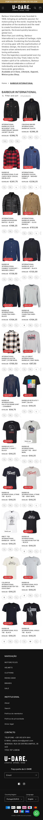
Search (7, 708)
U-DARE (18, 815)
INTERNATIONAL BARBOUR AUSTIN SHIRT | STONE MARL (9, 358)
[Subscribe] (35, 775)
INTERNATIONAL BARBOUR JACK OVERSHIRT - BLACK (29, 266)
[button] (2, 8)
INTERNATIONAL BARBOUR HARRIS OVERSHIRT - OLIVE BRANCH (29, 221)
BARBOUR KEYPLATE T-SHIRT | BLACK (30, 401)
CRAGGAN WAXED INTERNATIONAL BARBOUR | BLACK (28, 126)
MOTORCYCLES (11, 662)
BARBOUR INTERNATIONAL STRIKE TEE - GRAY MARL (30, 494)
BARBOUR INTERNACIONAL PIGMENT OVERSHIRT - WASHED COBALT (10, 267)
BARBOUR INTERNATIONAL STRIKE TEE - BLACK (10, 494)
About (7, 703)
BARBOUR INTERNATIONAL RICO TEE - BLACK (10, 630)
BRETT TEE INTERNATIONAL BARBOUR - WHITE (8, 538)
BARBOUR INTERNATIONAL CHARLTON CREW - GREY (29, 313)
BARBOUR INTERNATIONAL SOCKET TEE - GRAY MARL (29, 449)
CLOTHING (9, 673)
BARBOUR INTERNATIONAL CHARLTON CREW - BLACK (9, 313)
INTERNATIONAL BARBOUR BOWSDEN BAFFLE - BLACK (9, 220)
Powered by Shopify (26, 815)
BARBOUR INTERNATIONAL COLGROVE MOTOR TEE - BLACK (30, 539)
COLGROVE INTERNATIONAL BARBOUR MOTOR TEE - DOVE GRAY (10, 585)
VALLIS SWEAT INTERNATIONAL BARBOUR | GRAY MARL (30, 358)
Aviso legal (9, 724)
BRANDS (8, 683)
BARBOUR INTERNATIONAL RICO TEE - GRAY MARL (30, 584)
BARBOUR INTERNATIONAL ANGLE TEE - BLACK (30, 630)
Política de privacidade (14, 719)
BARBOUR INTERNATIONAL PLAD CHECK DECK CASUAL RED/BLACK (10, 175)
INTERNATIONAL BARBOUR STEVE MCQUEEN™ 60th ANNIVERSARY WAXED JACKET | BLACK (10, 128)
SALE (7, 688)
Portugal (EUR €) (13, 799)
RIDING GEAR (10, 678)
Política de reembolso (14, 713)
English (30, 799)
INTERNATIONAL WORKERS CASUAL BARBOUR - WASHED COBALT (29, 175)
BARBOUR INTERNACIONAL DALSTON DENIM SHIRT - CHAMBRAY (10, 403)
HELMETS (8, 668)
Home (4, 83)
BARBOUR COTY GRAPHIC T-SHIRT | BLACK (9, 448)
